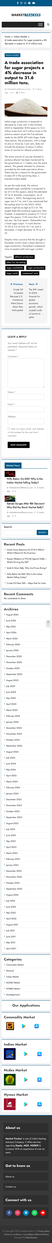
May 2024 (11, 769)
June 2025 (11, 692)
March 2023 (11, 853)
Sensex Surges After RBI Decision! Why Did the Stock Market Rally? (26, 505)
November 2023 (14, 805)
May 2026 (11, 626)
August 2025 (12, 680)
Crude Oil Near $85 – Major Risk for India (26, 583)
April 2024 (11, 775)
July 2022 (10, 900)
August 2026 (12, 614)
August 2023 (12, 823)
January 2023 (12, 865)
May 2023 (11, 841)
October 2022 (13, 883)
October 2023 (12, 811)
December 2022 (14, 871)
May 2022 (11, 912)
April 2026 (11, 632)
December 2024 (14, 728)
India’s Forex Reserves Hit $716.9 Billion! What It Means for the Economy (25, 551)
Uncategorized (13, 994)
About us (9, 1176)
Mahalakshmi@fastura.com (19, 89)
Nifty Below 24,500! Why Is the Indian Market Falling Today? (25, 480)
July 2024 (10, 757)
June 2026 (11, 620)
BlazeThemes (31, 1237)
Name (11, 392)
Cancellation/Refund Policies (36, 1234)
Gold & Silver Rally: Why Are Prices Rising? (27, 568)
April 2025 (11, 704)
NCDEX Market (13, 982)
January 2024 (12, 793)
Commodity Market (15, 964)
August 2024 (12, 751)
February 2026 (13, 644)
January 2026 (12, 650)
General (10, 970)
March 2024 (12, 781)
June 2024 (11, 763)
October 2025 (12, 668)
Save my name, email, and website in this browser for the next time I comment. (26, 432)
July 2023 (10, 829)
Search (8, 527)
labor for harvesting (16, 262)
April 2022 (11, 918)
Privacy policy (44, 1231)
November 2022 (14, 876)
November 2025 (14, 662)
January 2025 (12, 722)
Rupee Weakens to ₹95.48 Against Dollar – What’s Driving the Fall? (27, 560)
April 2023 (11, 847)
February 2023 (13, 859)
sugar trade (12, 273)
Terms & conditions (13, 1234)
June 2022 (11, 906)
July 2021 (10, 930)
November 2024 (14, 733)
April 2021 (11, 948)
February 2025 (13, 716)
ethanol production (24, 256)
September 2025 (14, 674)
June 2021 (11, 936)
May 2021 (10, 942)
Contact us (10, 1186)
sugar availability (15, 267)
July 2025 (10, 686)
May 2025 (11, 698)
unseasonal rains (30, 273)
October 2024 (13, 739)
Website (11, 416)
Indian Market (12, 55)
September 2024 (14, 745)
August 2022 (12, 894)
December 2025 (14, 656)
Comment (13, 356)
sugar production (36, 267)
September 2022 (14, 888)
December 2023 (14, 799)
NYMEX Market (13, 988)
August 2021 (12, 924)
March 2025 (11, 710)
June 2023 (11, 835)
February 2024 (13, 787)
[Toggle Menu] (40, 24)
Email (11, 404)
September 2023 (14, 817)
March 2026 (12, 638)
